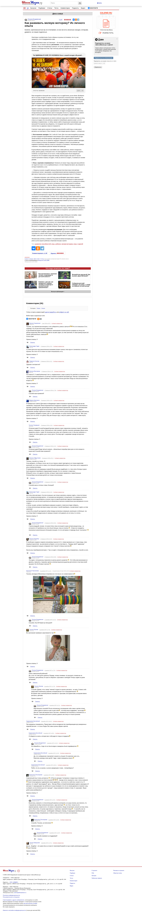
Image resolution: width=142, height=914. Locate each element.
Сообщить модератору (57, 323)
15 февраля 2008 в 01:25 (47, 492)
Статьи (49, 8)
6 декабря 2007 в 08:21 (48, 733)
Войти (100, 3)
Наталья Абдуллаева (35, 458)
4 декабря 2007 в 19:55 (49, 775)
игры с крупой (78, 244)
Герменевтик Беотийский (33, 721)
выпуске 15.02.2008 (43, 260)
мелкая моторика (67, 244)
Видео (83, 8)
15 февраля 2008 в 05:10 (48, 458)
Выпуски (33, 8)
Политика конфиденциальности (11, 895)
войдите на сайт (64, 312)
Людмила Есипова (34, 361)
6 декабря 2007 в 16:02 (53, 819)
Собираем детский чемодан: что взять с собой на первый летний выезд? (81, 285)
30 (61, 19)
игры (53, 244)
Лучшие (43, 308)
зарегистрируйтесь (50, 312)
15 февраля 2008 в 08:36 (50, 557)
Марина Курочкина (34, 400)
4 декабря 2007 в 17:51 (46, 843)
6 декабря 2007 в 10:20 (52, 743)
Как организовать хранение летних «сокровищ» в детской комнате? (48, 275)
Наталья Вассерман (34, 371)
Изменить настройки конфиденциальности (14, 910)
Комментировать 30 (39, 253)
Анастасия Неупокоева (32, 570)
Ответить (32, 342)
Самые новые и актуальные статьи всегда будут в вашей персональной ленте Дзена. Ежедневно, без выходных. (105, 50)
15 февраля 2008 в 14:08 (47, 425)
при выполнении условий (30, 903)
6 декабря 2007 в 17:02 (44, 629)
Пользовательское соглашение (11, 897)
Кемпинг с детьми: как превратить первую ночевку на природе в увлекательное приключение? (46, 284)
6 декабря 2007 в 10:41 (50, 799)
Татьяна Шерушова (34, 842)
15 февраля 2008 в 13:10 (50, 446)
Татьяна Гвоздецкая (34, 425)
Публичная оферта (97, 878)
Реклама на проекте (118, 870)
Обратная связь (117, 873)
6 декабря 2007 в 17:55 (49, 686)
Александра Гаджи (34, 346)
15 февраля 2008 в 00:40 (46, 539)
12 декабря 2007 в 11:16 (45, 571)
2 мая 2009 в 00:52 (46, 323)
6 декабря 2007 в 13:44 (53, 753)
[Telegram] (78, 20)
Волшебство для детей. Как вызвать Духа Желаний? (81, 275)
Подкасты (75, 8)
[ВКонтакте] (74, 20)
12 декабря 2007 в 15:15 (50, 619)
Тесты (56, 8)
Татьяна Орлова (33, 629)
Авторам (94, 875)
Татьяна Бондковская (37, 390)
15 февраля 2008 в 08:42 (50, 482)
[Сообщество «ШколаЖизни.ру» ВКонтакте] (92, 8)
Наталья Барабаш (34, 538)
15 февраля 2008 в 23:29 (47, 346)
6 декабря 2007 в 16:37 (54, 832)
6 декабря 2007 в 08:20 (46, 721)
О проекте (94, 870)
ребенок (58, 244)
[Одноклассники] (76, 20)
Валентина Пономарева (35, 774)
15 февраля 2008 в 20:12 (46, 361)
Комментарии (65, 8)
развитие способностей (43, 244)
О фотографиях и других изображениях (13, 900)
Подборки (41, 8)
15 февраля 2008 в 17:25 (47, 371)
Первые (38, 308)
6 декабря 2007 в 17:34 (50, 670)
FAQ (93, 873)
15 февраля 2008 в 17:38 (50, 390)
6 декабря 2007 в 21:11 (54, 705)
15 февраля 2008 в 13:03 (47, 400)
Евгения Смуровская (35, 323)
